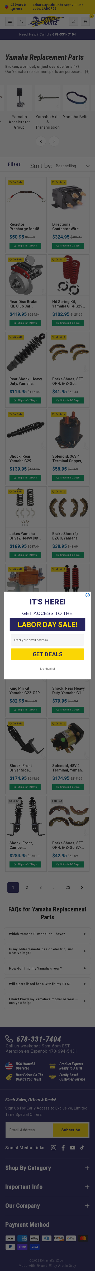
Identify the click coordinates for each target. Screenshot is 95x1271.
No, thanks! (47, 668)
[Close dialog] (88, 595)
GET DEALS (47, 654)
